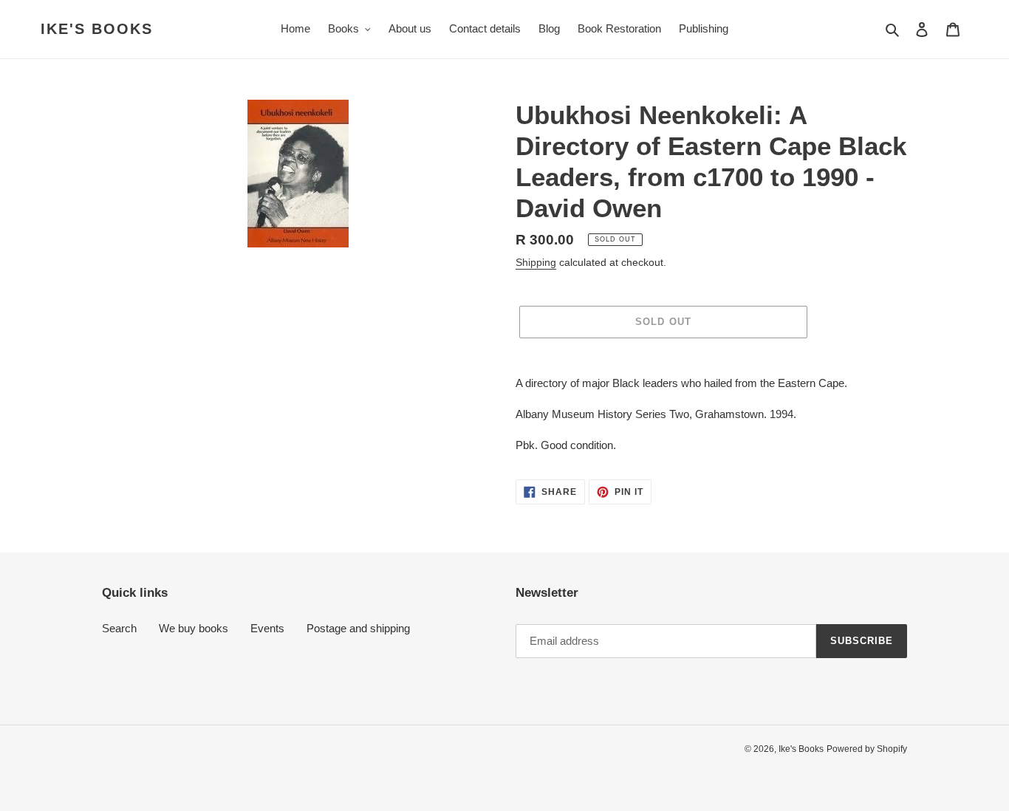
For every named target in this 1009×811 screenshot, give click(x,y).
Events (267, 628)
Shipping (536, 262)
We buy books (193, 628)
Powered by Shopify (867, 749)
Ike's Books (97, 29)
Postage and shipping (358, 628)
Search (119, 628)
